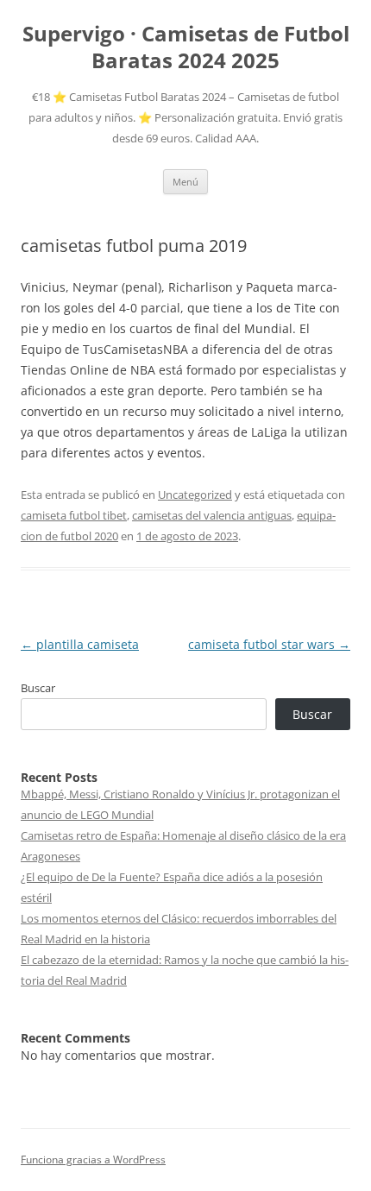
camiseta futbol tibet (74, 515)
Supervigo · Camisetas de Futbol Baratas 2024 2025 (185, 47)
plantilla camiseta (80, 644)
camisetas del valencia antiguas (212, 515)
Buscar (38, 688)
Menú (185, 181)
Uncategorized (195, 494)
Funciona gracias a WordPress (93, 1159)
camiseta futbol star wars (269, 644)
